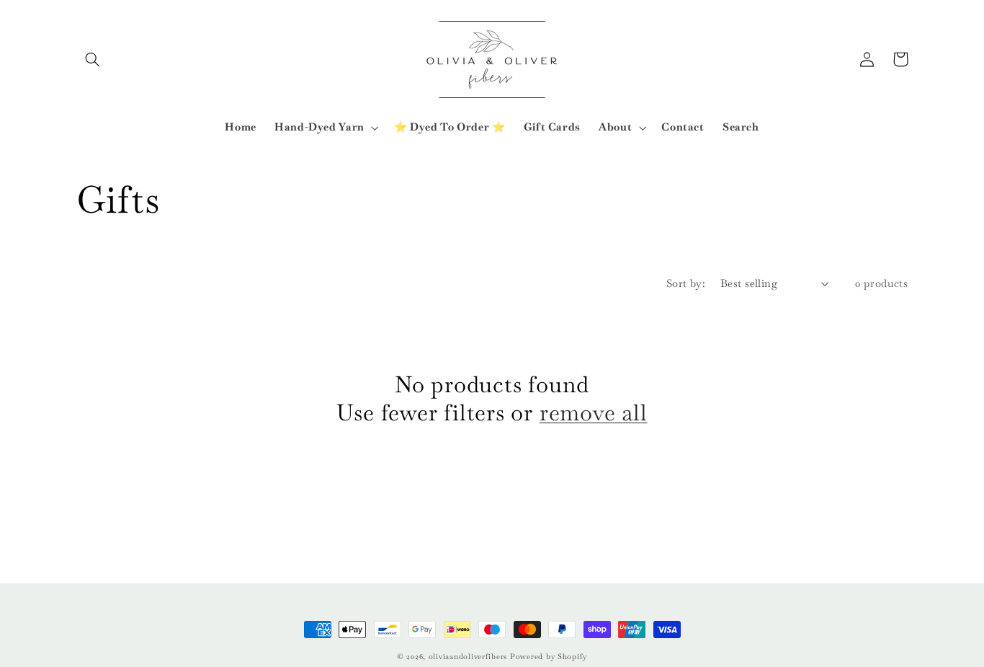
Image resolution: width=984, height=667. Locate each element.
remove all (594, 413)
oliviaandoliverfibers (468, 656)
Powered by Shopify (548, 656)
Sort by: (685, 283)
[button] (92, 59)
